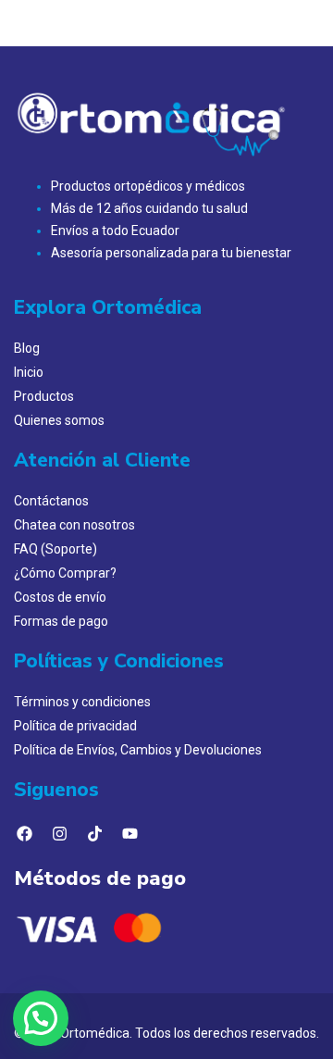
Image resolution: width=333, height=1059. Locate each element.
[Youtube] (129, 834)
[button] (40, 1018)
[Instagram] (59, 834)
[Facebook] (24, 834)
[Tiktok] (94, 834)
